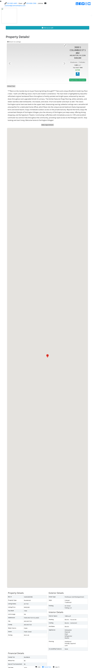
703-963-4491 (12, 3)
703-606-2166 (31, 3)
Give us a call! (48, 28)
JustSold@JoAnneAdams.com (14, 5)
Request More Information (77, 80)
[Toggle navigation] (91, 15)
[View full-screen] (65, 45)
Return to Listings (15, 42)
